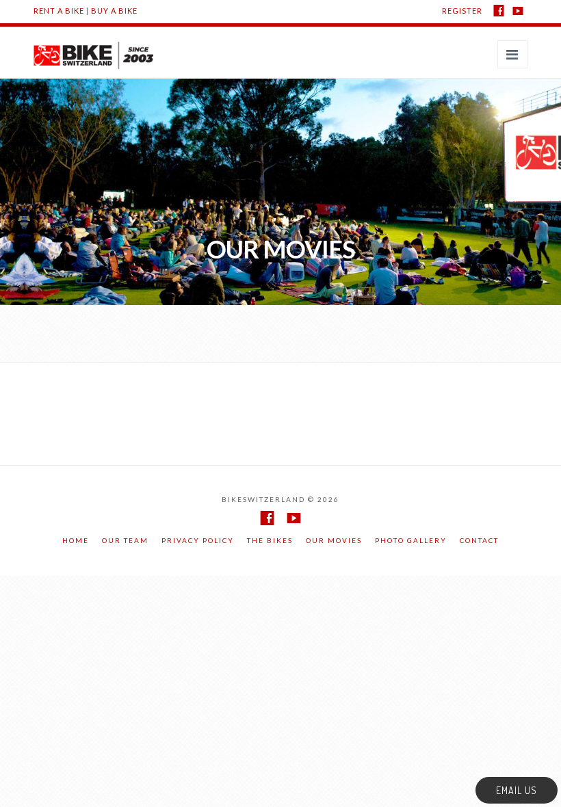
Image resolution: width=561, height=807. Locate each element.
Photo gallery (411, 540)
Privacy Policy (197, 540)
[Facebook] (498, 11)
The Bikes (270, 540)
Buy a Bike (114, 10)
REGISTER (462, 10)
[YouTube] (517, 11)
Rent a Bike (59, 10)
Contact (479, 540)
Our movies (334, 540)
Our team (125, 540)
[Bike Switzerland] (93, 45)
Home (75, 540)
